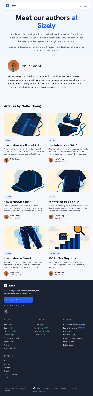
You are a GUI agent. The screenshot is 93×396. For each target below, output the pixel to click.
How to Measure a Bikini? (62, 145)
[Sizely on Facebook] (6, 311)
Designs (8, 335)
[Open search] (79, 5)
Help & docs (69, 345)
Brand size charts (73, 328)
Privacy (56, 388)
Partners (7, 367)
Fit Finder (9, 331)
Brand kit (7, 371)
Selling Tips (54, 253)
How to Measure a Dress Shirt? (21, 145)
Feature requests (39, 391)
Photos (38, 324)
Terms (48, 388)
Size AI (11, 348)
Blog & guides (68, 341)
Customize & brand (11, 338)
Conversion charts (74, 324)
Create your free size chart (18, 300)
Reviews (7, 364)
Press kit (73, 388)
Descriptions (41, 328)
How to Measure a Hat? (17, 201)
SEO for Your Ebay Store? (63, 258)
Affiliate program (11, 374)
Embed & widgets (10, 341)
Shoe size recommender (72, 338)
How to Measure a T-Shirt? (63, 201)
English (38, 388)
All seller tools (39, 335)
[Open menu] (85, 5)
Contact (7, 378)
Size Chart (8, 328)
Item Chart (8, 324)
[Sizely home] (11, 5)
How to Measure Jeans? (17, 258)
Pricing (6, 345)
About (6, 361)
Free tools (69, 335)
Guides (8, 140)
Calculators (67, 331)
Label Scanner (41, 331)
